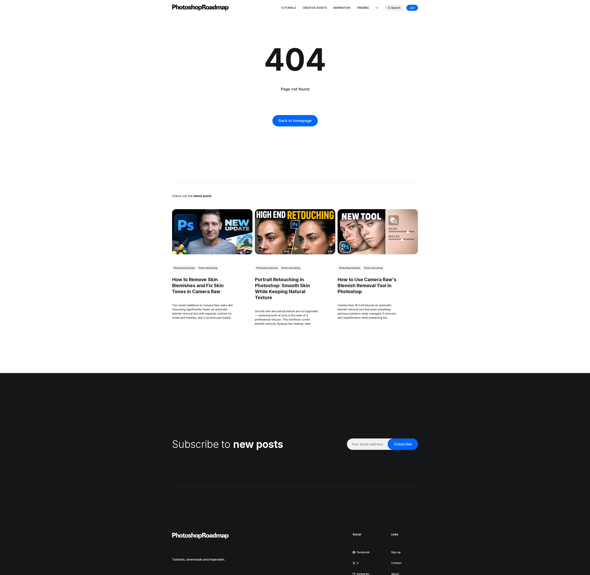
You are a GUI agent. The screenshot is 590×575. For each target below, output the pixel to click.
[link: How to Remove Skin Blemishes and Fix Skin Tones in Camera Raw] (212, 253)
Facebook (363, 552)
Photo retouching (208, 268)
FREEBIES (363, 7)
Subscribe (403, 444)
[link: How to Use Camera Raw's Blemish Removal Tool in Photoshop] (378, 253)
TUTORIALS (288, 7)
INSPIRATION (342, 7)
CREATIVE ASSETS (315, 7)
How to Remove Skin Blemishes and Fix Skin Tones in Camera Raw (198, 285)
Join (412, 7)
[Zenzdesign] (177, 249)
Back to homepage (295, 120)
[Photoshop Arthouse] (260, 249)
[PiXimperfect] (342, 249)
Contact (396, 563)
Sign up (396, 552)
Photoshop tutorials (184, 268)
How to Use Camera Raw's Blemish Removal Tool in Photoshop (367, 285)
